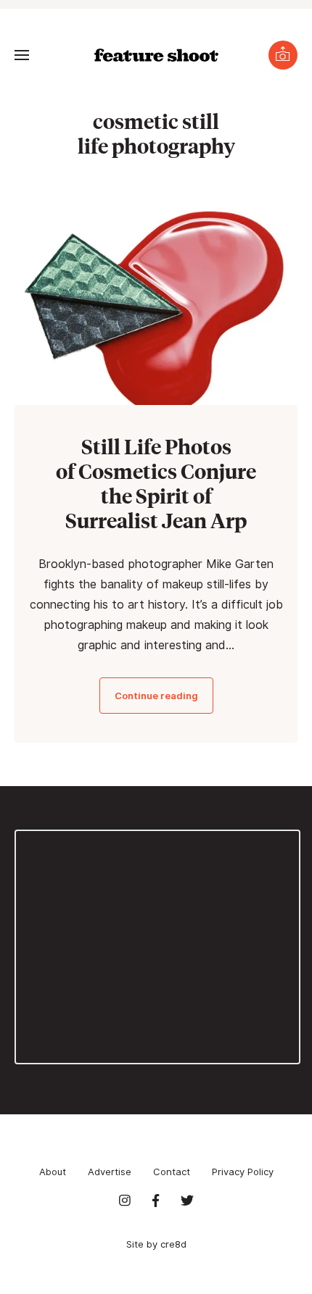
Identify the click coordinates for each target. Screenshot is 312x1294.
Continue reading (156, 695)
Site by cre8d (156, 1244)
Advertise (109, 1171)
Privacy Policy (243, 1171)
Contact (171, 1171)
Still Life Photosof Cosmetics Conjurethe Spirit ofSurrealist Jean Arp (156, 483)
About (52, 1171)
